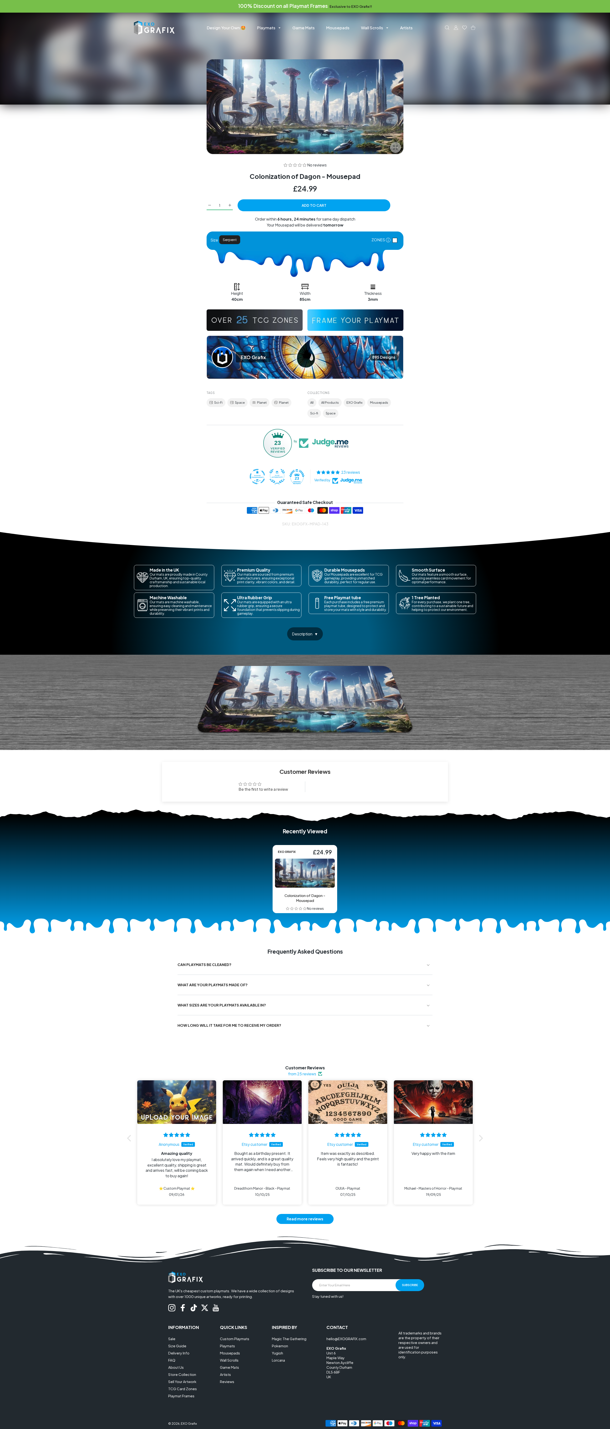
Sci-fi (314, 413)
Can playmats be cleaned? (204, 964)
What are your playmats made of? (213, 984)
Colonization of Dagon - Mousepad (305, 898)
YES (396, 240)
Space (240, 402)
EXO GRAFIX (287, 852)
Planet (262, 402)
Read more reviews (305, 1218)
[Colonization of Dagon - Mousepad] (305, 873)
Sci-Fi (218, 402)
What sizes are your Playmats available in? (222, 1005)
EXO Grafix (354, 402)
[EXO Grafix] (154, 27)
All (312, 402)
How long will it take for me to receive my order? (229, 1025)
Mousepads (379, 402)
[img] (176, 1135)
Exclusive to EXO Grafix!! (351, 6)
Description (302, 633)
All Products (330, 402)
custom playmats (214, 1290)
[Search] (447, 27)
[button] (295, 164)
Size (214, 239)
